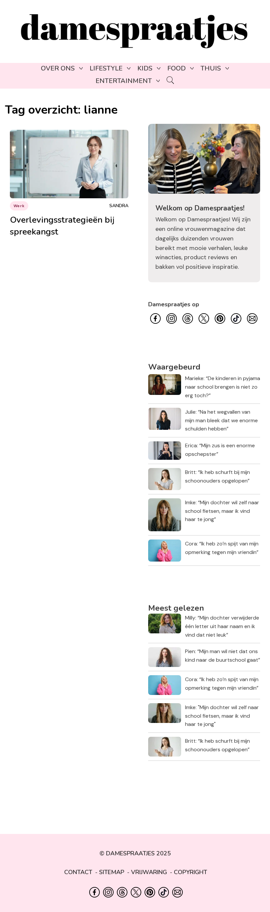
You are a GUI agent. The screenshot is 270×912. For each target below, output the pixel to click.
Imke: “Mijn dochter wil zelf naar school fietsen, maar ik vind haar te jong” (222, 511)
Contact (78, 872)
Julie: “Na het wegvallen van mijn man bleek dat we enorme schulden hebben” (221, 420)
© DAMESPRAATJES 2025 (135, 853)
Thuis (211, 68)
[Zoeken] (171, 80)
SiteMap (111, 872)
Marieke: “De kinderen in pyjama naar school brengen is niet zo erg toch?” (222, 387)
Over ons (58, 68)
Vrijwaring (149, 872)
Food (176, 68)
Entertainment (123, 80)
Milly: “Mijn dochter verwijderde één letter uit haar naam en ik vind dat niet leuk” (222, 626)
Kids (144, 68)
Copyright (190, 872)
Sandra (118, 206)
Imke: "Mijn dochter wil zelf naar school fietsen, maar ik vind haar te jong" (222, 716)
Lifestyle (106, 68)
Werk (19, 205)
